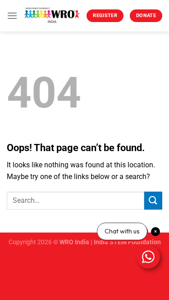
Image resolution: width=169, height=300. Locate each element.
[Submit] (153, 200)
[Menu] (12, 15)
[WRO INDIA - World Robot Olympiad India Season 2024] (52, 16)
